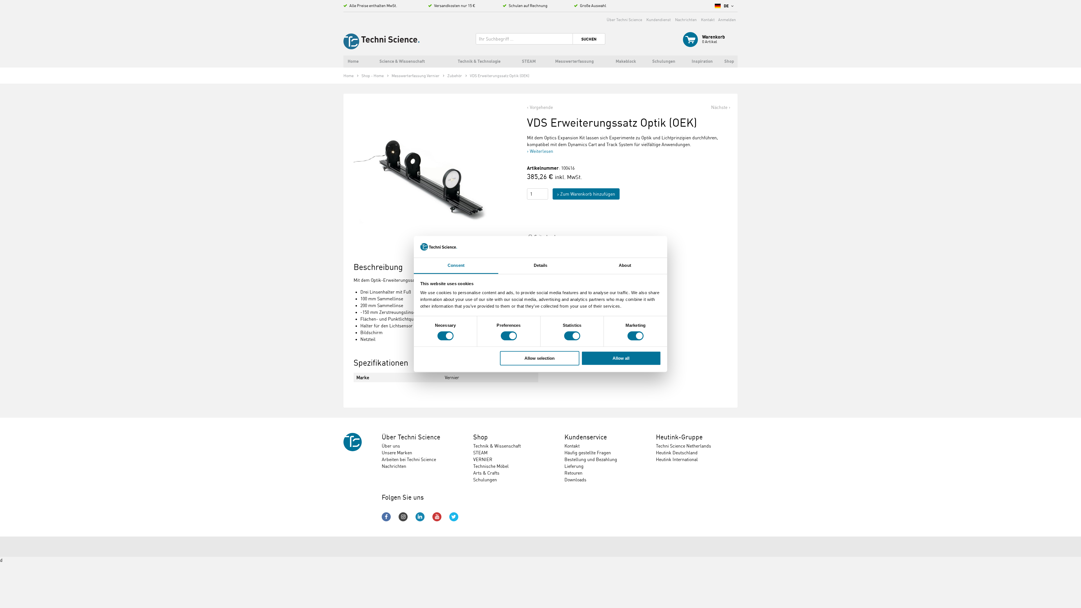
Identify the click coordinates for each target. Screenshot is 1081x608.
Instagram (403, 516)
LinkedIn (420, 516)
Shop (480, 437)
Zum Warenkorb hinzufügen (587, 194)
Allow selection (539, 358)
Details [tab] (541, 265)
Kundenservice (585, 437)
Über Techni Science (624, 19)
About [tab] (625, 265)
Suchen (589, 39)
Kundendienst (658, 19)
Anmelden (727, 19)
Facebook (386, 516)
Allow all (621, 358)
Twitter (453, 516)
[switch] (509, 335)
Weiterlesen (541, 151)
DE (726, 5)
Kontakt (708, 19)
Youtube (436, 516)
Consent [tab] (456, 265)
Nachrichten (686, 19)
